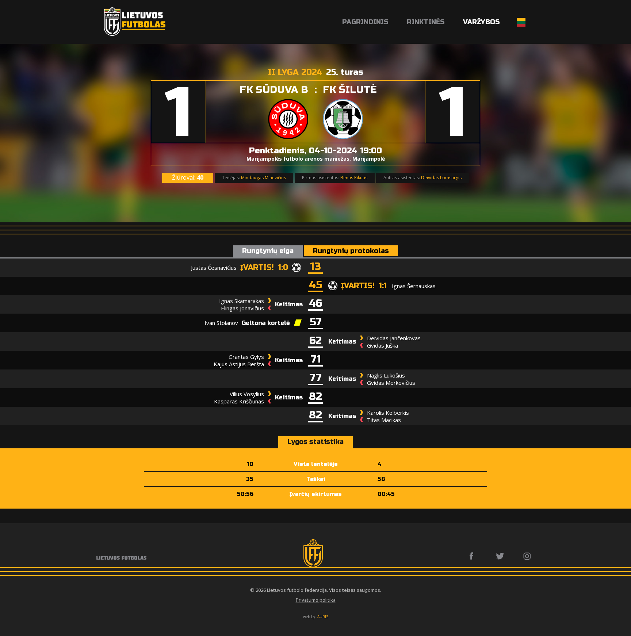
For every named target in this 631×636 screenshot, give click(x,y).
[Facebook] (473, 556)
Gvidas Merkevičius (391, 382)
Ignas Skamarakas (241, 300)
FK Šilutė (349, 90)
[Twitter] (500, 556)
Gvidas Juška (382, 345)
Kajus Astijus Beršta (239, 364)
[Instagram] (527, 556)
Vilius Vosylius (247, 394)
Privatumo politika (316, 600)
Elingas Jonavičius (242, 308)
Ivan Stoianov (221, 322)
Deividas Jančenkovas (394, 338)
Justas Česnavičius (214, 267)
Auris (322, 616)
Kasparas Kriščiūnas (239, 401)
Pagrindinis (365, 22)
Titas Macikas (384, 420)
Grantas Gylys (246, 356)
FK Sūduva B (274, 90)
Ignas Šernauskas (414, 286)
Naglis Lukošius (386, 375)
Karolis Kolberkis (388, 412)
